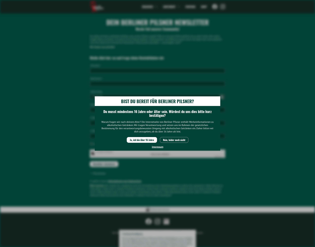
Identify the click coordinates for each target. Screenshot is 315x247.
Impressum (157, 146)
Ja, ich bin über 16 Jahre (142, 140)
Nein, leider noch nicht (174, 140)
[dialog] (157, 123)
